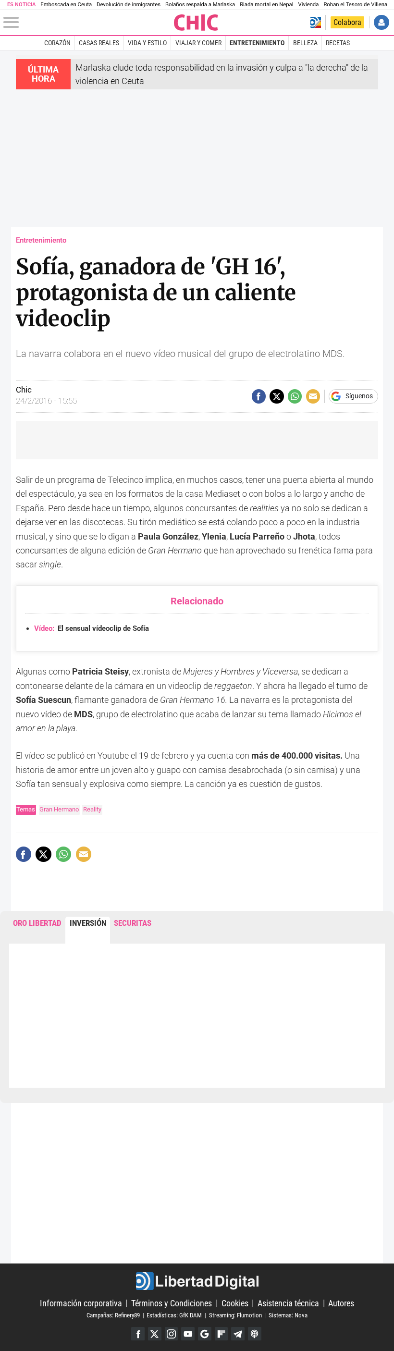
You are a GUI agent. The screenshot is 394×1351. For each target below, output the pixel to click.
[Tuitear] (276, 396)
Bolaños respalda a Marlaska (200, 4)
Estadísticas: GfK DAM (174, 1315)
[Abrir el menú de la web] (87, 22)
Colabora (347, 22)
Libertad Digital (197, 1281)
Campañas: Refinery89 (113, 1315)
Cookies (235, 1303)
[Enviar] (295, 396)
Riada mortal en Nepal (266, 4)
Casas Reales (99, 43)
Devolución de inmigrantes (128, 4)
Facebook (138, 1333)
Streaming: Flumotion (235, 1315)
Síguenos (359, 396)
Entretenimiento (257, 43)
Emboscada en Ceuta (66, 4)
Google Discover (204, 1333)
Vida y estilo (147, 43)
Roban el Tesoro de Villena (355, 4)
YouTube (188, 1333)
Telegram (238, 1333)
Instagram (171, 1333)
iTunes (254, 1333)
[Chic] (196, 22)
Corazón (57, 43)
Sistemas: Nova (288, 1315)
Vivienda (308, 4)
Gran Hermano (59, 809)
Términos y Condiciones (171, 1303)
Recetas (338, 43)
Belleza (305, 43)
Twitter (154, 1333)
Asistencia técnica (288, 1303)
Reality (92, 809)
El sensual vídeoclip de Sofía (91, 628)
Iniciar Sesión (381, 22)
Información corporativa (81, 1303)
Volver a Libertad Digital (315, 22)
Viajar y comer (198, 43)
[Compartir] (259, 396)
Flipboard (221, 1333)
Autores (341, 1303)
